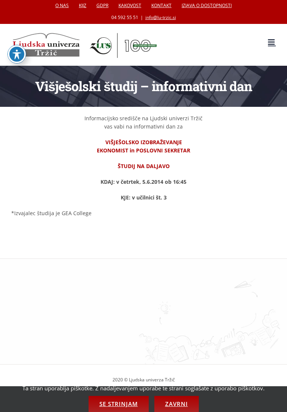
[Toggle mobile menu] (272, 42)
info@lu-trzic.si (160, 17)
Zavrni (176, 404)
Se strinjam (118, 404)
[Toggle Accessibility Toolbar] (17, 54)
